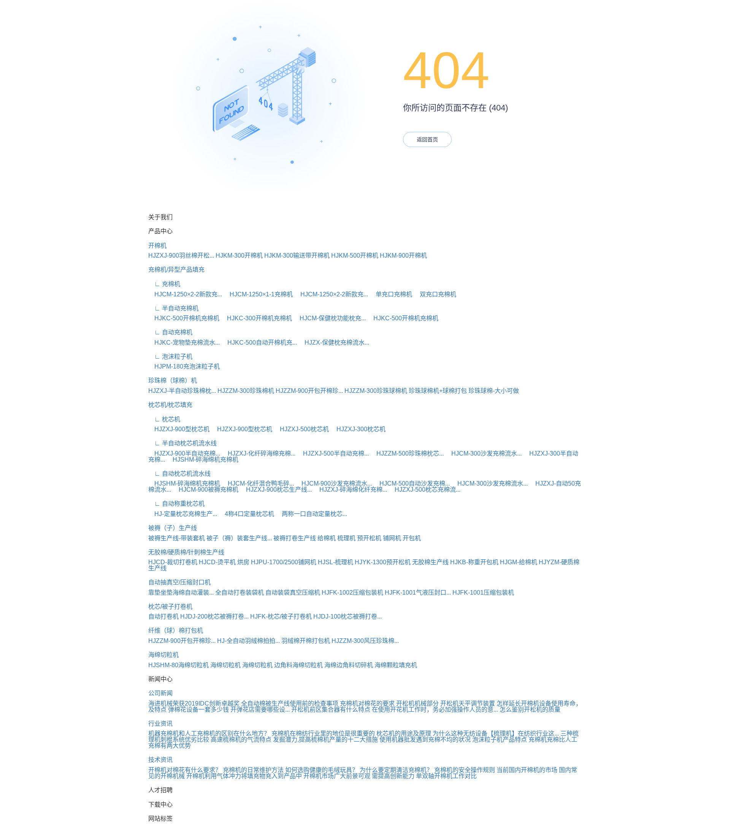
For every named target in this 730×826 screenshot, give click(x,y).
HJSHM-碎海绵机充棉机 (202, 459)
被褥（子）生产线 (172, 528)
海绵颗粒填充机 (396, 665)
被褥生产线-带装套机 (176, 538)
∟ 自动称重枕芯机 (176, 503)
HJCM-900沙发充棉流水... (333, 483)
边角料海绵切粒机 (298, 665)
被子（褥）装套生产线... (239, 538)
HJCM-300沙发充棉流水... (483, 453)
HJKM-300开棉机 (239, 255)
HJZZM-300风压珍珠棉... (365, 641)
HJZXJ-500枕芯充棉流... (424, 489)
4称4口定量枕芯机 (246, 514)
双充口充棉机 (435, 294)
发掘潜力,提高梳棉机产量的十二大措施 (325, 739)
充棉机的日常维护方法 (253, 770)
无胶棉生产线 (430, 562)
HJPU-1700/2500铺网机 (283, 562)
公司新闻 (160, 693)
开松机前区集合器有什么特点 (330, 709)
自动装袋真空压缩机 (292, 592)
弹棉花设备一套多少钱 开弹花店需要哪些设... (229, 709)
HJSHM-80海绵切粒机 (178, 665)
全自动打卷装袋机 (239, 592)
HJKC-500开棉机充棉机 (183, 318)
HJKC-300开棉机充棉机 (256, 318)
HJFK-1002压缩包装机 (352, 592)
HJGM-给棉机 (518, 562)
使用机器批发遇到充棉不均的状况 (425, 739)
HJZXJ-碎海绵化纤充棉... (350, 489)
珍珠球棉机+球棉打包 (438, 391)
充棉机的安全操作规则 (464, 770)
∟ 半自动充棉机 (173, 308)
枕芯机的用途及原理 (403, 733)
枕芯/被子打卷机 (170, 606)
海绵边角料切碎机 (348, 665)
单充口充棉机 (391, 294)
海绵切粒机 (163, 655)
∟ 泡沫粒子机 (170, 356)
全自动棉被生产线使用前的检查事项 (289, 703)
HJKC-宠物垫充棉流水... (184, 342)
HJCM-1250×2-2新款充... (185, 294)
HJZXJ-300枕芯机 (358, 429)
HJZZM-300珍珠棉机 (245, 391)
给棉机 (326, 538)
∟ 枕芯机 (164, 419)
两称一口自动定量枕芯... (311, 514)
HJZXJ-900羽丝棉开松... (181, 255)
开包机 (412, 538)
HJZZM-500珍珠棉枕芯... (407, 453)
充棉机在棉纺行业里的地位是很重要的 (323, 733)
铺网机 (392, 538)
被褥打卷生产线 (294, 538)
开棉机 (157, 245)
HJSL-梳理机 (335, 562)
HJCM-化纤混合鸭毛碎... (258, 483)
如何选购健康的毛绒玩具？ (321, 770)
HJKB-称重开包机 (474, 562)
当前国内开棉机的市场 (527, 770)
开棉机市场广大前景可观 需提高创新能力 (358, 776)
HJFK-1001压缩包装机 (483, 592)
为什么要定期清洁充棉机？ (396, 770)
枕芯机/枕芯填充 (170, 405)
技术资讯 (160, 759)
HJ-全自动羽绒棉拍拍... (248, 641)
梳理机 (346, 538)
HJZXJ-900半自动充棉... (184, 453)
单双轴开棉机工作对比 (446, 776)
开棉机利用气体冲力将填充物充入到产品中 (244, 776)
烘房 (243, 562)
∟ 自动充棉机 (170, 332)
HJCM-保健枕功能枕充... (330, 318)
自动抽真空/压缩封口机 (179, 582)
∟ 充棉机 (164, 284)
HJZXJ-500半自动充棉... (333, 453)
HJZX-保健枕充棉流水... (333, 342)
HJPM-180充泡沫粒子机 (184, 366)
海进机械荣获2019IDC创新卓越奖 (194, 703)
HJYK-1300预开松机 (383, 562)
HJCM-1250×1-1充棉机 (258, 294)
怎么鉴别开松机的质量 (530, 709)
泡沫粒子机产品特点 (499, 739)
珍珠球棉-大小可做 (493, 391)
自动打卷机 (163, 616)
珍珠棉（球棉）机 (172, 380)
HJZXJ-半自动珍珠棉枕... (182, 391)
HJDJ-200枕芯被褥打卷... (214, 616)
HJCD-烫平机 (217, 562)
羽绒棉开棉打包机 (305, 641)
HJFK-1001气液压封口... (418, 592)
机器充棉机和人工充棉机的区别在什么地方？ (209, 733)
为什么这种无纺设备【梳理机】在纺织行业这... (496, 733)
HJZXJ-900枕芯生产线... (276, 489)
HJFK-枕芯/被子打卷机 (281, 616)
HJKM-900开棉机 (403, 255)
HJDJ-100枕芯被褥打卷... (347, 616)
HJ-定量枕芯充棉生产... (182, 514)
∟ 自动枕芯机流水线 (179, 473)
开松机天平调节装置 (467, 703)
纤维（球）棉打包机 (175, 630)
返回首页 (427, 139)
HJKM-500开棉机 (354, 255)
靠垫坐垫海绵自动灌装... (181, 592)
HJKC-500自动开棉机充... (259, 342)
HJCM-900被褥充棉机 (205, 489)
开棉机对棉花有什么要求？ (184, 770)
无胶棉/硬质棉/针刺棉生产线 (186, 552)
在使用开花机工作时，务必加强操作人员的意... (435, 709)
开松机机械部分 (417, 703)
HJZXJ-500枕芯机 (301, 429)
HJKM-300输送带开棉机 (297, 255)
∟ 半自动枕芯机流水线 (182, 443)
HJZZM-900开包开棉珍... (309, 391)
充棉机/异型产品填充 (176, 269)
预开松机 (369, 538)
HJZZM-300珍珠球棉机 (375, 391)
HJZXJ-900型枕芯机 (178, 429)
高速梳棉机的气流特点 (241, 739)
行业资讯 (160, 723)
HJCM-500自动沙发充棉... (411, 483)
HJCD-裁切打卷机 (172, 562)
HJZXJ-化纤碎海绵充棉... (258, 453)
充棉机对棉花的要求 (367, 703)
